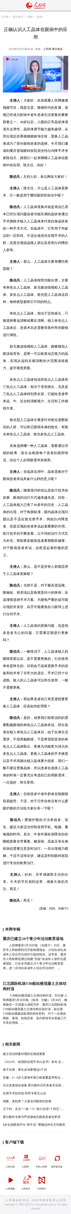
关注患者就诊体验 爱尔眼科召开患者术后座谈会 (35, 1085)
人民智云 (25, 1188)
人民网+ (26, 1166)
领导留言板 (56, 1166)
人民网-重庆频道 (53, 49)
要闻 (39, 17)
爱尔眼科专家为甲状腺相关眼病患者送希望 (31, 1116)
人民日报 (10, 1166)
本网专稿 (12, 929)
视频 (30, 17)
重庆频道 (18, 17)
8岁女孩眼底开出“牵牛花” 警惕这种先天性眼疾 (34, 1124)
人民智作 (41, 1188)
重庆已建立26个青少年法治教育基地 (33, 939)
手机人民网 (41, 1166)
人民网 (5, 17)
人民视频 (10, 1188)
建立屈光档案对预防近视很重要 (24, 1054)
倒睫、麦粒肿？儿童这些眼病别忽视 (27, 1101)
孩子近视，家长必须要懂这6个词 (25, 1069)
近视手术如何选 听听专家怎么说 (24, 1093)
